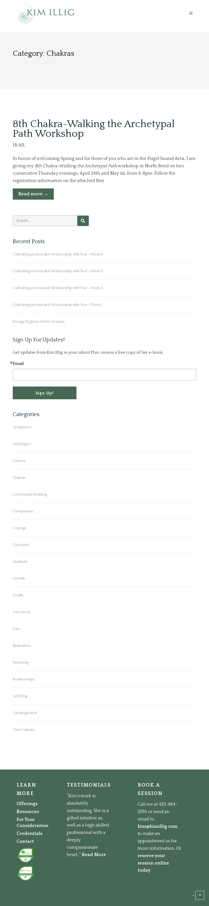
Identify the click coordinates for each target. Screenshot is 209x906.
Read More (94, 854)
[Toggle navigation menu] (191, 13)
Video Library (24, 730)
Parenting (20, 663)
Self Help (20, 696)
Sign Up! (45, 393)
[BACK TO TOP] (199, 895)
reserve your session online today (153, 863)
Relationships (24, 679)
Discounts (21, 545)
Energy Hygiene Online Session (38, 322)
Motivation (22, 646)
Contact (25, 841)
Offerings (27, 803)
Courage (20, 528)
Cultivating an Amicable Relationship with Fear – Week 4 (58, 254)
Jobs (16, 629)
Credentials (29, 833)
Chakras (19, 478)
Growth (19, 578)
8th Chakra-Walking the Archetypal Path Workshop (94, 128)
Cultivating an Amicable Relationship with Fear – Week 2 (58, 288)
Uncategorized (25, 713)
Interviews (21, 612)
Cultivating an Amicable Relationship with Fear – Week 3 (58, 271)
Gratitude (20, 562)
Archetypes (22, 444)
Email (18, 364)
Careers (19, 461)
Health (18, 595)
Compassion (23, 511)
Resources (28, 811)
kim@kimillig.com (158, 826)
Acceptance (22, 427)
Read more (36, 195)
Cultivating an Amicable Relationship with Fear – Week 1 (57, 305)
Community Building (30, 494)
